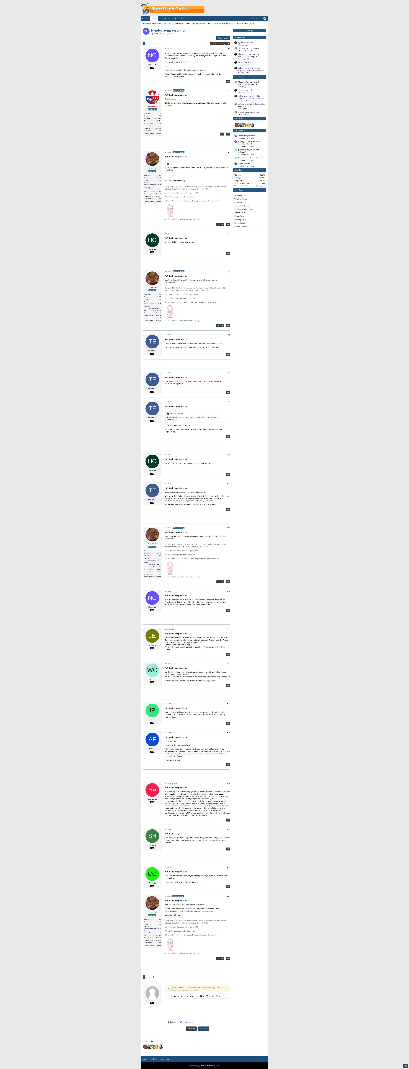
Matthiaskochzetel (153, 189)
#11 (228, 528)
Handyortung (201, 794)
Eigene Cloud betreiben (246, 62)
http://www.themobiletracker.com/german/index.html (185, 70)
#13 (228, 629)
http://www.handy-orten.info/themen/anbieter (182, 882)
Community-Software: (204, 1066)
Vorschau (191, 1028)
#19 (228, 867)
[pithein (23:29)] (244, 125)
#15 (228, 704)
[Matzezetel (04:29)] (237, 125)
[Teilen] (228, 43)
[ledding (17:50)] (248, 125)
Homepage (212, 201)
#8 (229, 402)
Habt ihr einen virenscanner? (248, 48)
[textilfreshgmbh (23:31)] (240, 125)
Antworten (203, 1028)
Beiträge (146, 116)
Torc (239, 45)
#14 (228, 663)
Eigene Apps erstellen (245, 42)
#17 (228, 783)
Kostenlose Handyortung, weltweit (177, 745)
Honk (239, 87)
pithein (240, 51)
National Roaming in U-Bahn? (248, 112)
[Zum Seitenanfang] (405, 1066)
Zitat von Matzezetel (177, 414)
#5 (229, 271)
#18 (228, 829)
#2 (229, 90)
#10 (228, 484)
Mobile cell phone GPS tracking (176, 62)
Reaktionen (147, 113)
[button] (171, 1022)
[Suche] (264, 18)
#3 (229, 152)
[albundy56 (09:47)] (252, 125)
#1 (229, 49)
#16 (228, 733)
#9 (229, 455)
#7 (229, 373)
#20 (228, 896)
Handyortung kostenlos (246, 136)
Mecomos (185, 840)
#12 (228, 591)
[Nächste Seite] (157, 43)
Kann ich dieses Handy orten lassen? (251, 158)
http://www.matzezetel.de (151, 184)
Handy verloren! (244, 163)
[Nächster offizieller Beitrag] (222, 134)
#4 (229, 233)
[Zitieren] (228, 81)
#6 (229, 335)
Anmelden (255, 19)
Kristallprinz (260, 186)
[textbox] (197, 1009)
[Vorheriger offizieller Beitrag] (218, 224)
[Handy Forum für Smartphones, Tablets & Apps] (204, 8)
